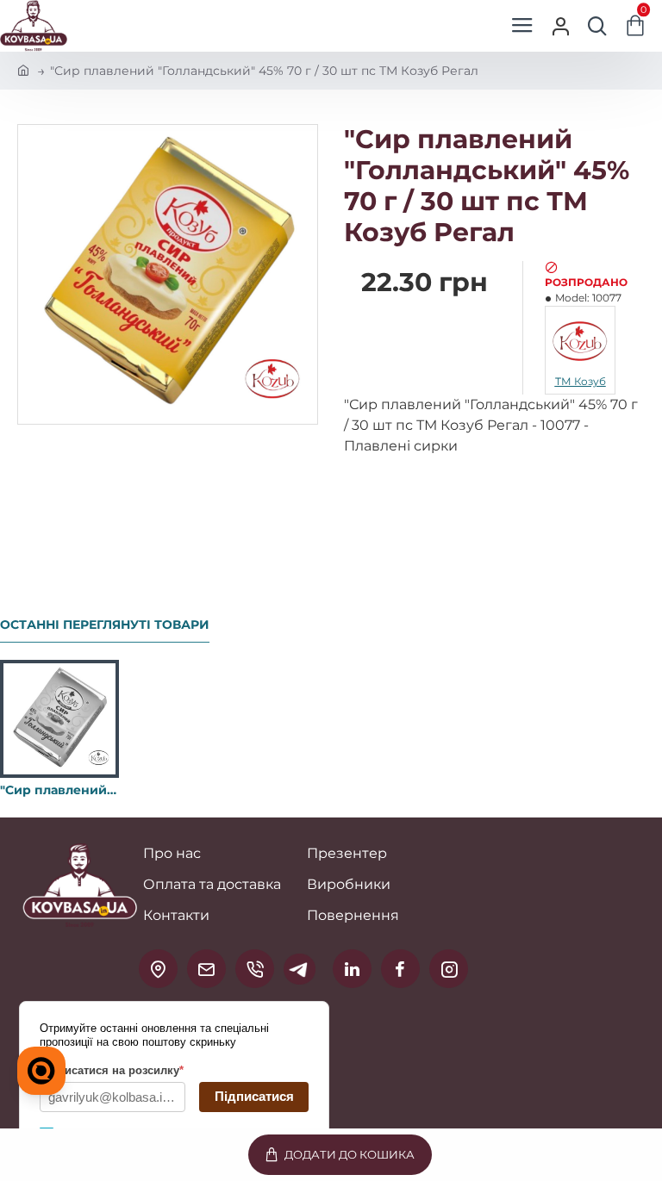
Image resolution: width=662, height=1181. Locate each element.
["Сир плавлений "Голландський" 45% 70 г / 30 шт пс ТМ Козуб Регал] (59, 719)
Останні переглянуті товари (104, 625)
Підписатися (254, 1096)
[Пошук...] (597, 26)
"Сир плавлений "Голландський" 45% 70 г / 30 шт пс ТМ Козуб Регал (59, 790)
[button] (340, 1154)
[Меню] (522, 26)
